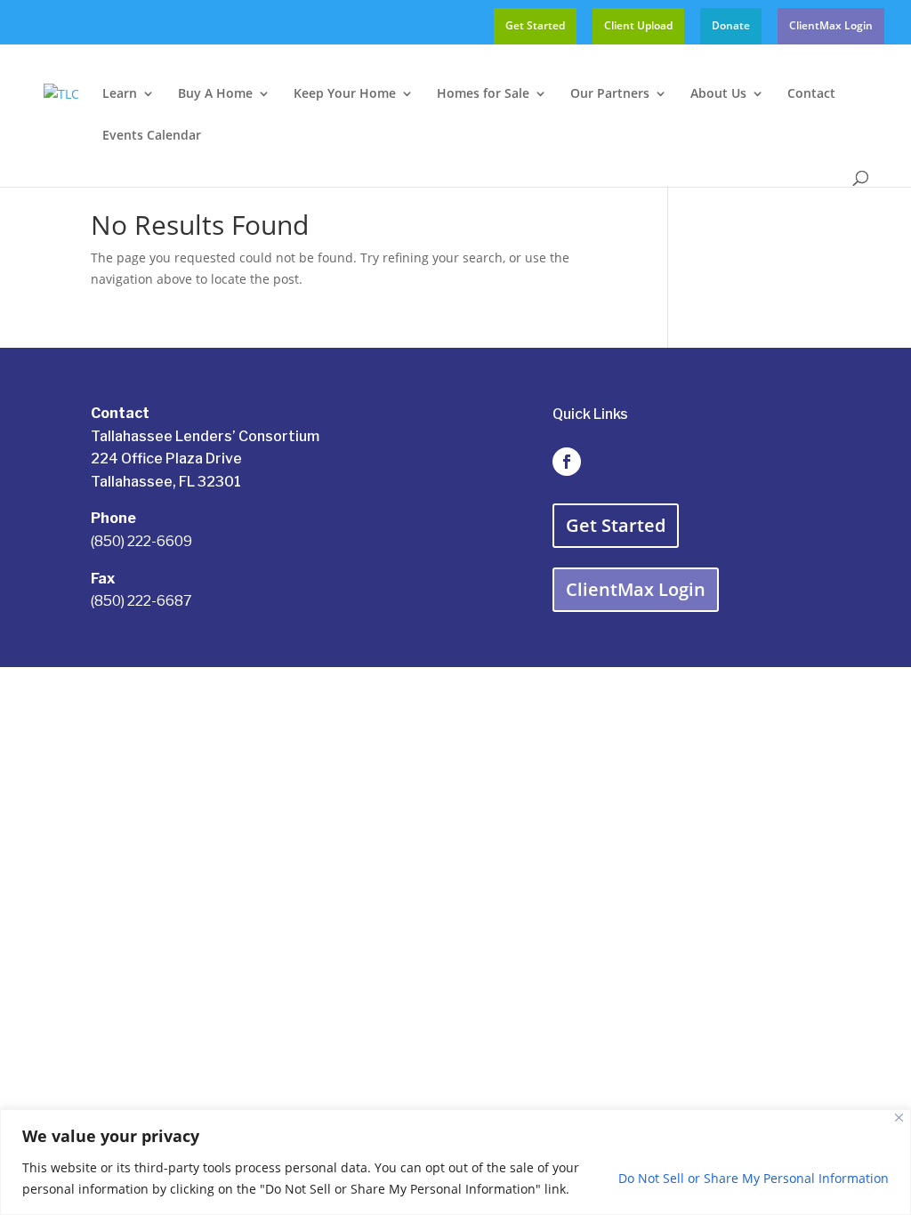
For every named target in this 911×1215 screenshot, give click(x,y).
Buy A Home (215, 94)
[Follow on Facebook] (566, 461)
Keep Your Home (345, 94)
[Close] (899, 1118)
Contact (811, 94)
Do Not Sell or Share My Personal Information (753, 1178)
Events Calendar (151, 136)
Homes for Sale (483, 94)
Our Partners (609, 94)
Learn (119, 94)
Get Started (535, 26)
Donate (731, 26)
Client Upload (638, 26)
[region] (455, 1162)
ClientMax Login (831, 26)
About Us (718, 94)
